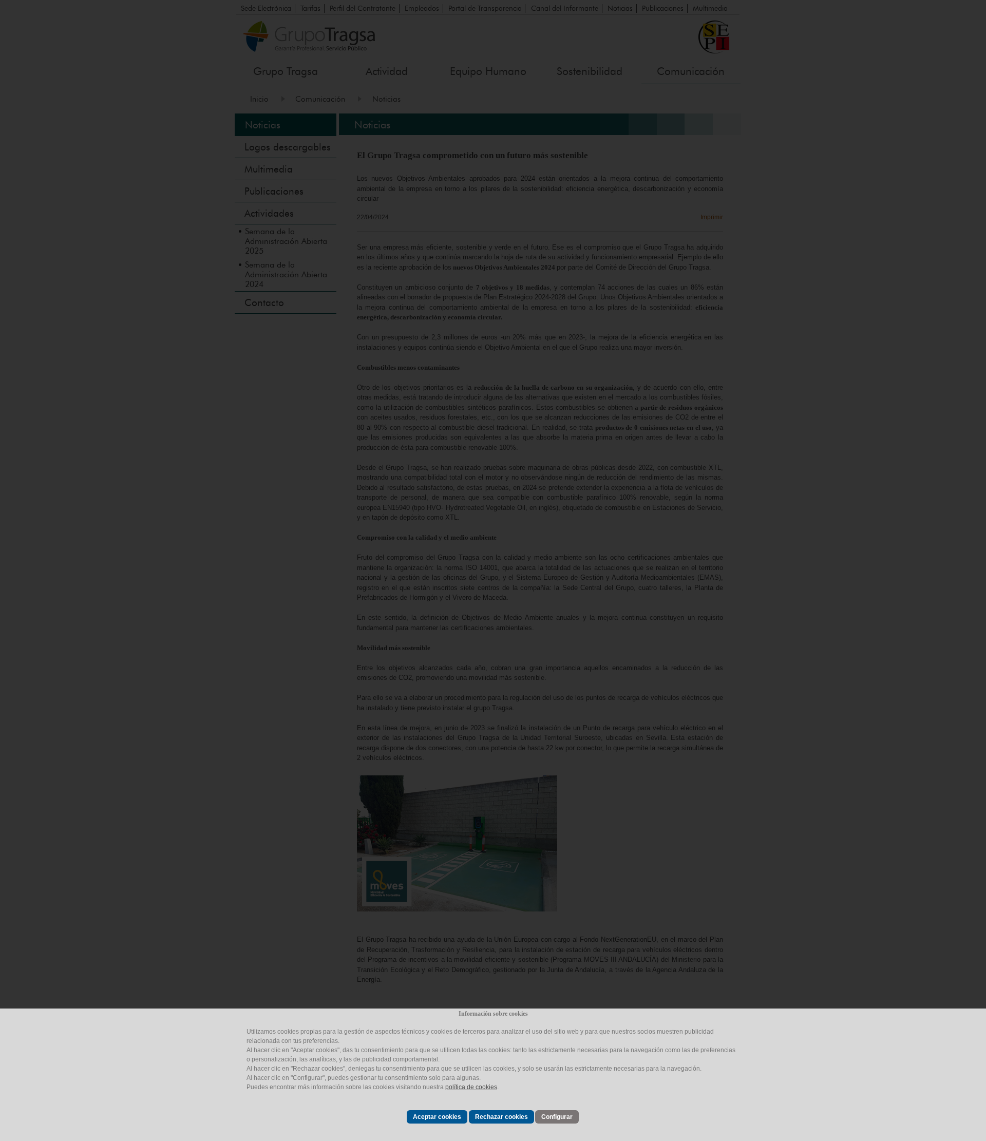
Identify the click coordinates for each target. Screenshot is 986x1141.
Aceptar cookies (437, 1116)
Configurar (557, 1116)
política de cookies (471, 1087)
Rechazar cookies (501, 1116)
